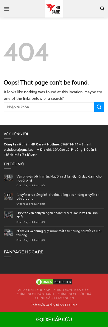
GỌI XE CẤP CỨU (54, 319)
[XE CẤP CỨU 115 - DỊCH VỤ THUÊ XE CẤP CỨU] (54, 9)
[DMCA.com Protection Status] (54, 281)
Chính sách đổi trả (74, 294)
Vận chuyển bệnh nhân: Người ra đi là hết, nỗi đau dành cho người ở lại (59, 178)
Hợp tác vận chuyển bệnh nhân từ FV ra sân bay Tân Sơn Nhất (57, 215)
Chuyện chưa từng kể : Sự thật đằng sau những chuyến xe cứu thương (58, 197)
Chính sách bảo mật (71, 290)
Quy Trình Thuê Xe (34, 290)
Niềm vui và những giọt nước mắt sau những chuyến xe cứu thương (59, 233)
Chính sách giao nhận (54, 298)
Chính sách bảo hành (35, 294)
